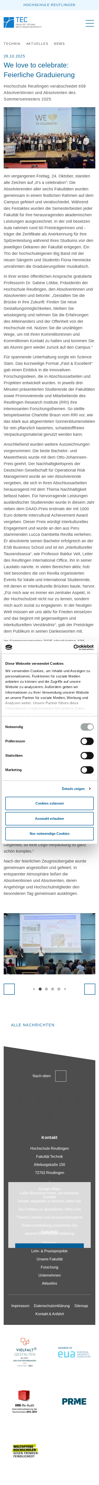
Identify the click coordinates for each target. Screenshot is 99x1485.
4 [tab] (52, 989)
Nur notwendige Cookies (50, 834)
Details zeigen (73, 789)
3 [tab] (46, 989)
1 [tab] (34, 989)
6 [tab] (65, 989)
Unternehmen (49, 1275)
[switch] (87, 741)
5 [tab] (58, 989)
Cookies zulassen (49, 803)
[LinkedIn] (59, 1101)
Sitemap (81, 1306)
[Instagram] (19, 1101)
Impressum (20, 1306)
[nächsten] (89, 989)
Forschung (49, 1267)
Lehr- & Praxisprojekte (49, 1251)
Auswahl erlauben (49, 818)
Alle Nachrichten (33, 1025)
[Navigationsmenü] (89, 23)
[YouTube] (49, 1117)
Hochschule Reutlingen (49, 5)
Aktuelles (49, 1283)
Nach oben (42, 1076)
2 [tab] (40, 989)
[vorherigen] (9, 989)
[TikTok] (39, 1101)
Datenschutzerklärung (56, 1233)
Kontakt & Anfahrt (49, 1314)
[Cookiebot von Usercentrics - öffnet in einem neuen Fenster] (73, 647)
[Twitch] (79, 1101)
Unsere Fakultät (50, 1259)
